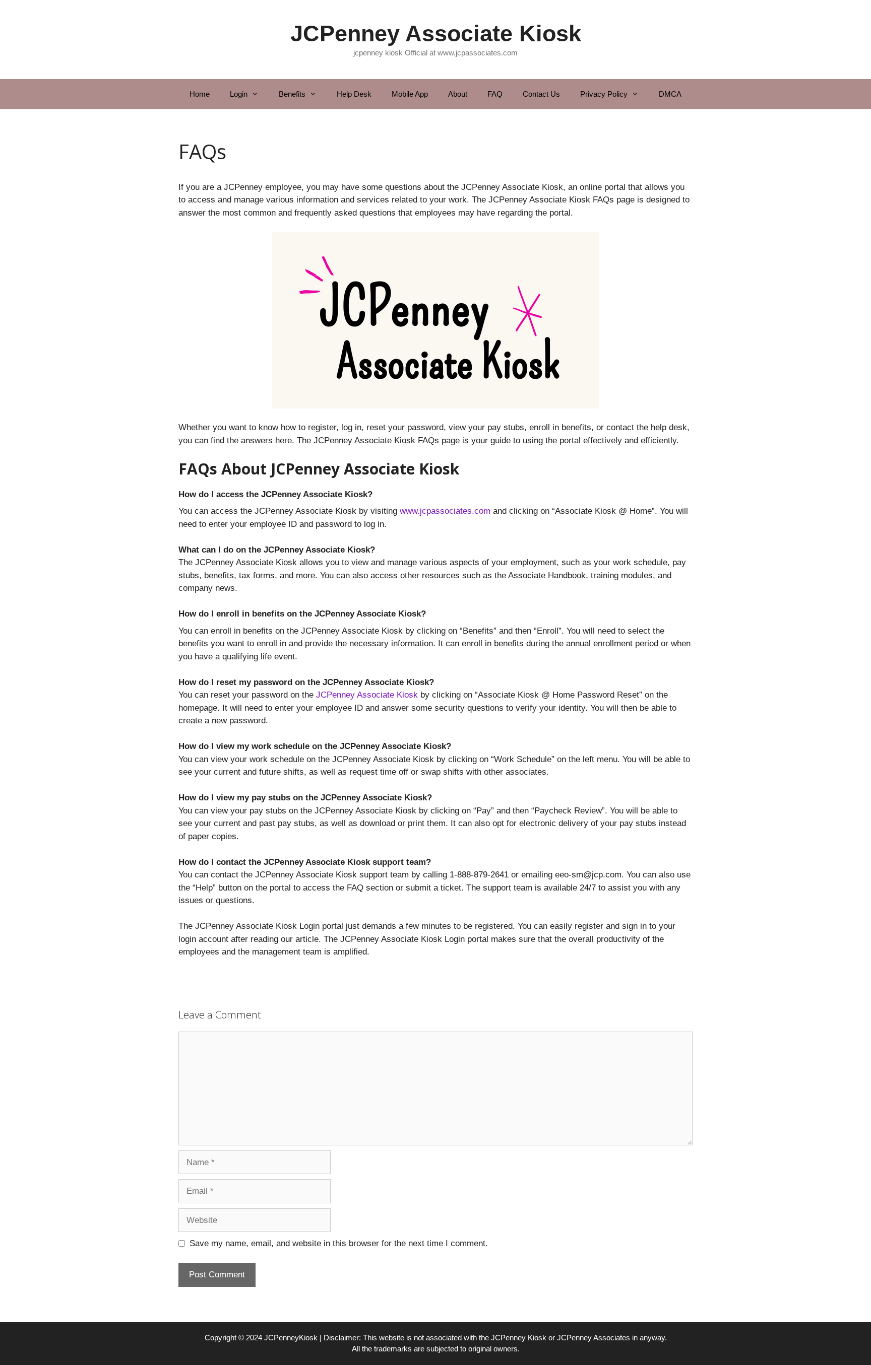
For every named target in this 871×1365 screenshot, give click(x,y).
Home (200, 94)
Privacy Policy (604, 94)
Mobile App (410, 94)
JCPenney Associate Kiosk (435, 33)
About (457, 94)
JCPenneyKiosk (291, 1337)
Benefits (292, 94)
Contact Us (541, 94)
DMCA (670, 94)
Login (238, 94)
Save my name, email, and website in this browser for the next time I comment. (339, 1243)
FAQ (495, 94)
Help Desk (354, 94)
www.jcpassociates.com (445, 511)
